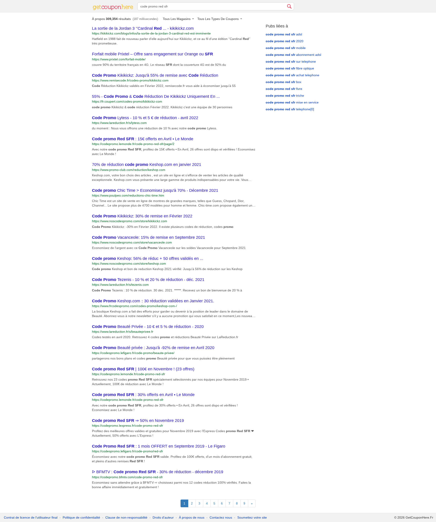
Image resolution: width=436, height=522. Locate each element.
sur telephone (291, 61)
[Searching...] (289, 6)
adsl (284, 34)
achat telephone (292, 75)
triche (285, 95)
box (283, 82)
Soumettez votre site (252, 517)
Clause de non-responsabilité (126, 517)
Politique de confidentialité (81, 517)
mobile (286, 48)
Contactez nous (221, 517)
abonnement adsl (293, 55)
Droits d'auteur (163, 517)
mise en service (292, 102)
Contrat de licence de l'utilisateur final (30, 517)
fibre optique (290, 68)
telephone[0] (290, 109)
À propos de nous (191, 517)
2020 (284, 41)
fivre (284, 89)
